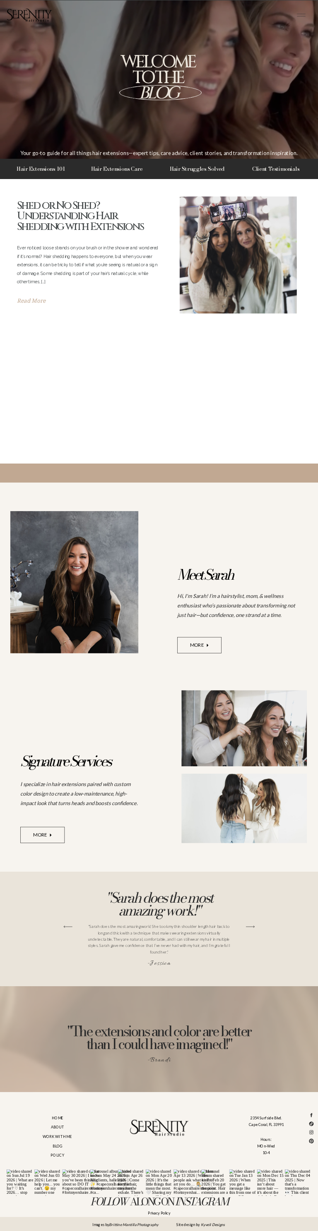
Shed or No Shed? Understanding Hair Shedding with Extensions (80, 216)
